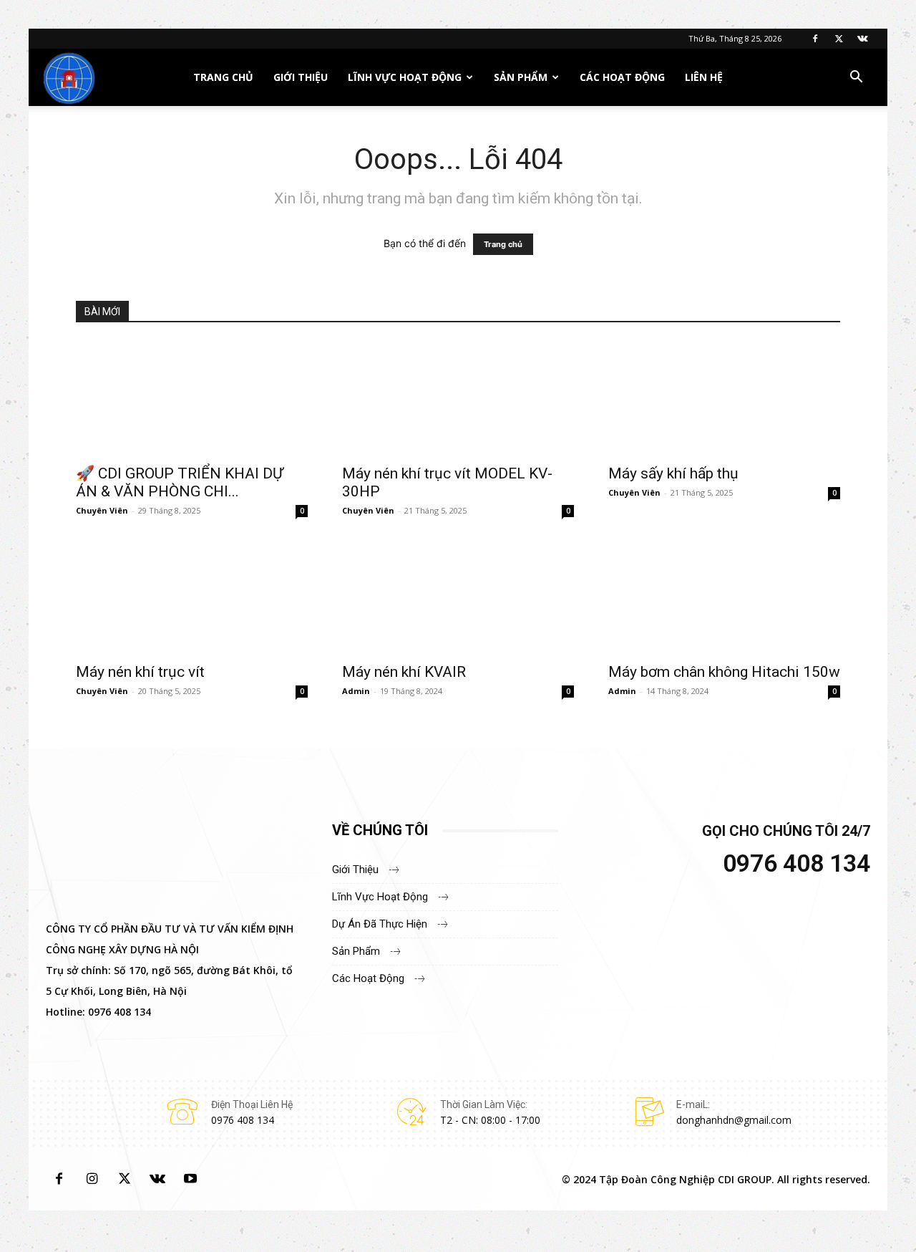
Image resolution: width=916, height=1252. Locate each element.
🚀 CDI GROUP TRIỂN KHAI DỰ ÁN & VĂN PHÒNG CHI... (179, 482)
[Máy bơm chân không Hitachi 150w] (724, 596)
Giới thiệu (300, 77)
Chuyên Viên (102, 510)
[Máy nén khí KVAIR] (458, 596)
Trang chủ (503, 244)
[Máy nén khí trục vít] (192, 596)
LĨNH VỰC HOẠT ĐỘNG (405, 77)
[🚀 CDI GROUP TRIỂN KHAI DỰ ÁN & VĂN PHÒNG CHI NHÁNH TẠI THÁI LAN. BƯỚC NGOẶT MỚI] (192, 398)
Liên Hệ (704, 77)
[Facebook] (815, 39)
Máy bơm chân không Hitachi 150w (724, 671)
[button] (856, 78)
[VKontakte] (862, 39)
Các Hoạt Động (622, 77)
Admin (356, 690)
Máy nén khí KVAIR (404, 671)
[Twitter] (838, 39)
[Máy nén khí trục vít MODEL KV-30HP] (458, 398)
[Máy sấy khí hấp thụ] (724, 398)
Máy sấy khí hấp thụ (673, 473)
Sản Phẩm (520, 77)
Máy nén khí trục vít (140, 671)
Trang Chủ (223, 77)
